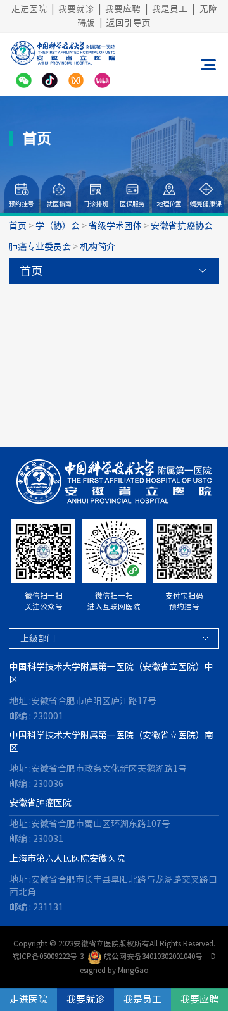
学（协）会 (57, 225)
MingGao (133, 970)
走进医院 (29, 8)
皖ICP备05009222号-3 (48, 956)
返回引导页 (128, 22)
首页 (18, 225)
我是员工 (169, 8)
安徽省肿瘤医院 (41, 802)
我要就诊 (76, 8)
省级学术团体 (115, 225)
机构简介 (97, 246)
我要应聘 (123, 8)
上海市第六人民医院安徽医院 (67, 858)
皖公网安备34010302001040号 (153, 956)
